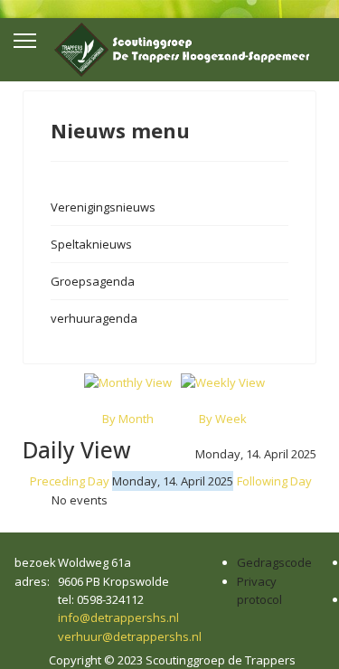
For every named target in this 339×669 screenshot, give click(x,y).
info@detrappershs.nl (118, 617)
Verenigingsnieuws (103, 207)
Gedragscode (274, 562)
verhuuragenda (94, 318)
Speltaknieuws (91, 244)
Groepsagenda (93, 281)
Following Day (274, 481)
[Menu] (25, 40)
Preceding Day (69, 481)
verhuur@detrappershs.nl (130, 636)
